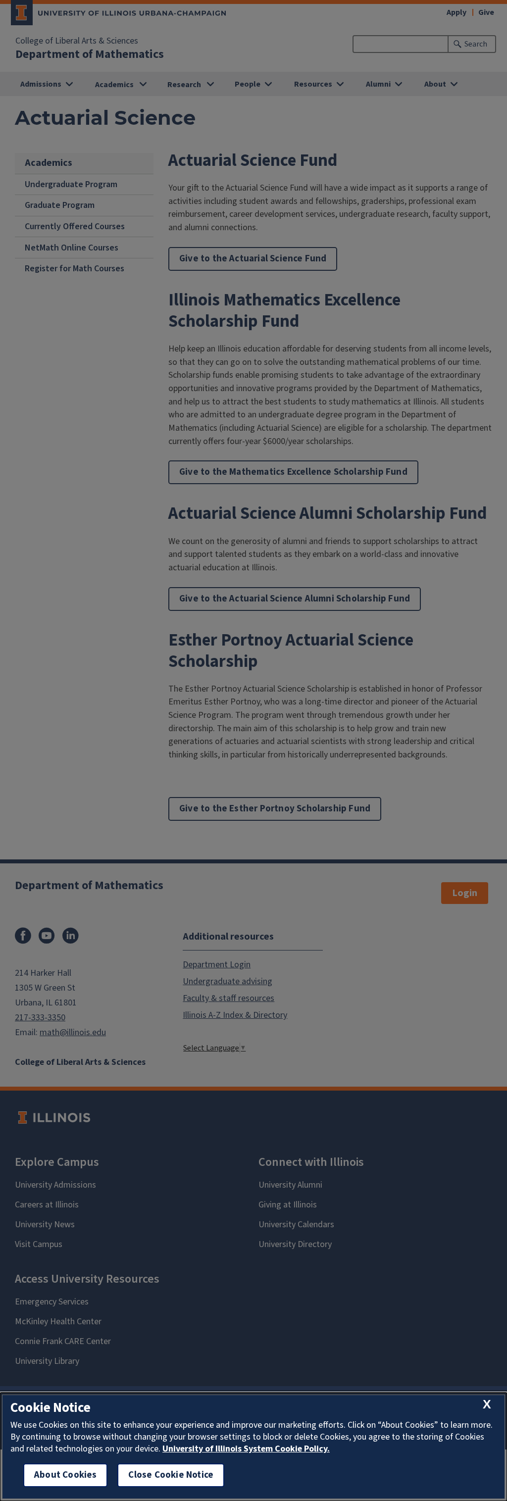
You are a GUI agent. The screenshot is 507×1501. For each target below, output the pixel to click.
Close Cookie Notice (170, 1475)
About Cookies (65, 1475)
